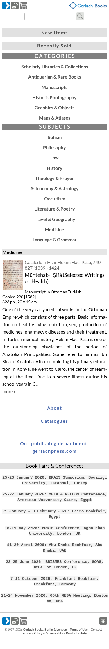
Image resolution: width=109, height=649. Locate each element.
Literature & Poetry (54, 208)
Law (54, 157)
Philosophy (54, 147)
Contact (96, 629)
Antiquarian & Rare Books (54, 76)
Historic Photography (54, 97)
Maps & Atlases (54, 117)
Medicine (54, 229)
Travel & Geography (54, 219)
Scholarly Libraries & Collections (54, 66)
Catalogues (54, 421)
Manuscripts (54, 87)
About (54, 408)
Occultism (54, 198)
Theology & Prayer (54, 178)
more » (9, 391)
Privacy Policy (32, 633)
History (54, 168)
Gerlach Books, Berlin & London (45, 629)
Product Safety (76, 633)
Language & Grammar (55, 239)
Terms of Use (79, 629)
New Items (54, 32)
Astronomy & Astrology (54, 188)
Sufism (55, 137)
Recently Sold (54, 45)
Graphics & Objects (54, 107)
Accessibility (54, 633)
